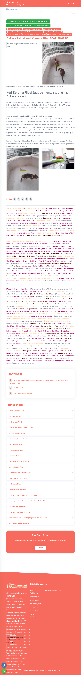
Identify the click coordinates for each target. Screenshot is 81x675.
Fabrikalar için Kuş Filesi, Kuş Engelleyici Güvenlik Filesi (27, 518)
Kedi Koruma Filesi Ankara (51, 29)
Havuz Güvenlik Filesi (15, 450)
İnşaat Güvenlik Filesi (16, 467)
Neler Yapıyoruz (35, 604)
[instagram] (71, 3)
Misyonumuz (34, 596)
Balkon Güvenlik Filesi (16, 411)
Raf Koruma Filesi (14, 484)
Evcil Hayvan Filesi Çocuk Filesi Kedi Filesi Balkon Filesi (27, 501)
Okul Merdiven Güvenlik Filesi (18, 461)
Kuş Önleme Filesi (14, 416)
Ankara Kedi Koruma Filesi (32, 29)
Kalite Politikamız (34, 592)
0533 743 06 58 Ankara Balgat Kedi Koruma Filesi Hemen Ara (29, 25)
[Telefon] (3, 665)
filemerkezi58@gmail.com (18, 5)
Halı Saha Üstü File (15, 444)
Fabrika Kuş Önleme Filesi (17, 439)
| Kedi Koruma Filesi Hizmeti (18, 289)
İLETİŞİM (40, 548)
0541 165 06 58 (13, 2)
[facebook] (68, 3)
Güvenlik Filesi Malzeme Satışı (19, 512)
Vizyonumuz (34, 600)
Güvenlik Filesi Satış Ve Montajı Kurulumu (23, 495)
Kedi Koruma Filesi (15, 29)
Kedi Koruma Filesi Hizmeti (53, 32)
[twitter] (74, 3)
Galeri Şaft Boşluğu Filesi (17, 489)
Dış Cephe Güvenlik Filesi (17, 506)
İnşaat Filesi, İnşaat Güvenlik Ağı (19, 523)
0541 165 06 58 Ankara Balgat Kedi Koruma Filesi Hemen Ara (29, 21)
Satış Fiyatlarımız (34, 615)
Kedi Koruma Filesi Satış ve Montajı (35, 34)
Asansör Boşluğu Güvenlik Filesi (19, 473)
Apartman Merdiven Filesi (17, 478)
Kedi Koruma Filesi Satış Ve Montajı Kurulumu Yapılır (25, 32)
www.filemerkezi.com (53, 590)
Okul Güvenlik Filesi (15, 456)
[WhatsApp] (3, 671)
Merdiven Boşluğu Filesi (16, 433)
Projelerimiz (34, 607)
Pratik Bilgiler (35, 611)
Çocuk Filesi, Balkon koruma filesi (20, 427)
